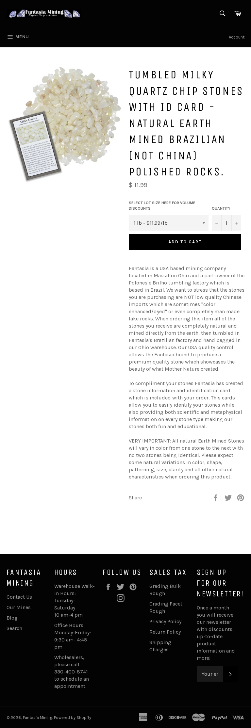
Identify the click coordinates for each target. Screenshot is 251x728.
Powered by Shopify (72, 717)
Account (236, 37)
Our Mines (19, 607)
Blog (12, 618)
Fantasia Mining (37, 717)
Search (14, 628)
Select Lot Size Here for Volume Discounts (162, 206)
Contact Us (19, 597)
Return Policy (165, 632)
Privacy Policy (165, 621)
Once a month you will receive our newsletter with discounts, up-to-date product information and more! (216, 633)
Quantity (221, 208)
